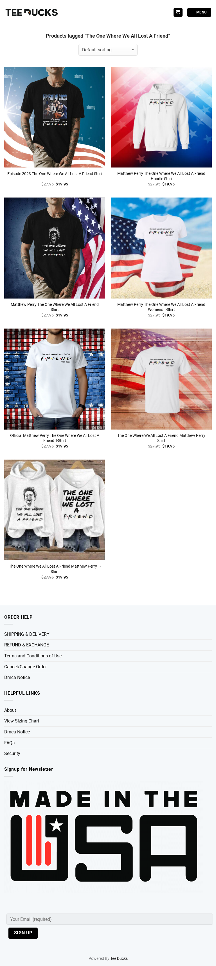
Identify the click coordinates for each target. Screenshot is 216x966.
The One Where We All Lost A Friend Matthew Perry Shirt (161, 438)
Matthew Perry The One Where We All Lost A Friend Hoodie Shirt (161, 176)
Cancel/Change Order (25, 666)
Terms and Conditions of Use (33, 655)
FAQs (9, 742)
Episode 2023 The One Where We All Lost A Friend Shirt (54, 173)
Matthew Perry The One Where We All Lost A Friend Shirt (55, 307)
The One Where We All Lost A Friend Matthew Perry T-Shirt (55, 569)
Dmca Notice (17, 677)
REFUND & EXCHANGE (26, 645)
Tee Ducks (119, 958)
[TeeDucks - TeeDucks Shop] (32, 12)
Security (12, 753)
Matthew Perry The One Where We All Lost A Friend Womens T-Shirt (161, 307)
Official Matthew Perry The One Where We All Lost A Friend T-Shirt (54, 438)
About (10, 710)
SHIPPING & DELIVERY (27, 634)
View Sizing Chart (21, 721)
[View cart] (178, 12)
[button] (199, 12)
